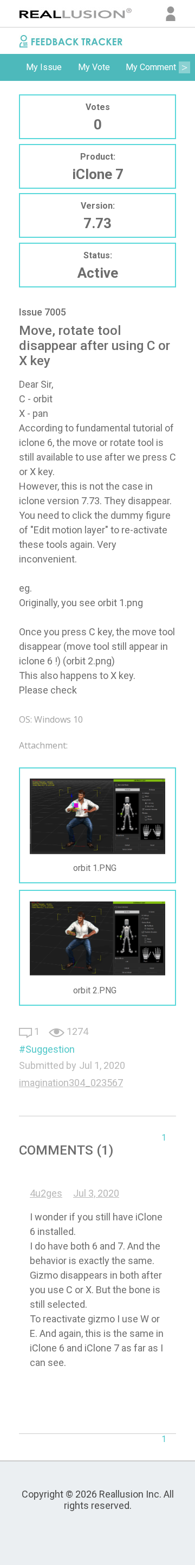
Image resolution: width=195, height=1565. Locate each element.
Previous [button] (10, 67)
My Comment (151, 67)
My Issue (44, 67)
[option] (44, 67)
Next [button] (184, 67)
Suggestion (50, 1049)
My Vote (94, 67)
